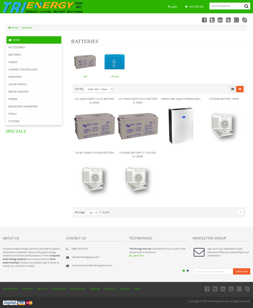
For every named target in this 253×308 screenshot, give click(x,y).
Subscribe (241, 271)
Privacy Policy (58, 288)
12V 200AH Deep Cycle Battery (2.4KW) (94, 100)
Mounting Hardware (23, 106)
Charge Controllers (22, 69)
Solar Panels (17, 84)
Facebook (204, 20)
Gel (85, 76)
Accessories (16, 47)
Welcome (28, 288)
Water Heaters (18, 91)
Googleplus (236, 20)
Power (12, 99)
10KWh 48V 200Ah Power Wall (181, 99)
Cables (13, 62)
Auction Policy (10, 288)
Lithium (114, 76)
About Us (42, 288)
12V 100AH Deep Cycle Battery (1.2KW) (138, 100)
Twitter (212, 20)
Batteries (27, 27)
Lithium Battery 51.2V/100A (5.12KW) (137, 154)
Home (14, 27)
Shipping (94, 288)
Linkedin (220, 20)
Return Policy (78, 288)
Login (174, 6)
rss (228, 20)
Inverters (15, 77)
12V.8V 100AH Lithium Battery (94, 152)
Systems (14, 121)
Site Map (124, 288)
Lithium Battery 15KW (224, 99)
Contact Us (110, 288)
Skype (245, 20)
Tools (12, 114)
